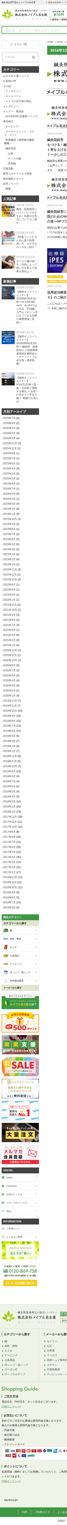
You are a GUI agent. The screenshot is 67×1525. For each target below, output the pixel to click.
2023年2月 (9, 559)
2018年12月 (10, 756)
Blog (9, 1211)
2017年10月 (10, 826)
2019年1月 (9, 751)
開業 (8, 188)
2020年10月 (10, 660)
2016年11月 (10, 882)
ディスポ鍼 (14, 158)
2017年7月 (9, 842)
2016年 (59, 42)
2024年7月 (9, 488)
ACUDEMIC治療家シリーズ (21, 116)
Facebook (12, 1186)
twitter (10, 1177)
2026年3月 (9, 438)
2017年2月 (9, 867)
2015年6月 (9, 907)
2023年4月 (9, 549)
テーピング (12, 126)
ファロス (52, 1355)
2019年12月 (10, 700)
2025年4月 (9, 468)
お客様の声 (9, 81)
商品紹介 (8, 121)
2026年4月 (9, 433)
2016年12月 (10, 877)
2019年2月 (9, 746)
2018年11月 (10, 761)
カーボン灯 (11, 1369)
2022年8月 (9, 584)
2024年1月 (9, 514)
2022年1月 (9, 599)
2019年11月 (10, 705)
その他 (7, 86)
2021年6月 (9, 630)
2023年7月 (9, 534)
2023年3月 (9, 554)
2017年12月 (10, 816)
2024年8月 (9, 483)
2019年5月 (9, 736)
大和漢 (51, 1350)
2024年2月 (9, 508)
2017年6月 (9, 847)
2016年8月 (9, 897)
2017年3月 (9, 862)
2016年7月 (9, 902)
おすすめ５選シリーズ (16, 76)
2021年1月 (9, 645)
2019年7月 (9, 725)
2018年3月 (9, 801)
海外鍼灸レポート (13, 178)
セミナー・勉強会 (13, 111)
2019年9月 (9, 715)
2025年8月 (9, 453)
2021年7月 (9, 625)
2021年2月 (9, 640)
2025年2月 (9, 478)
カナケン (52, 1364)
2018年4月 (9, 796)
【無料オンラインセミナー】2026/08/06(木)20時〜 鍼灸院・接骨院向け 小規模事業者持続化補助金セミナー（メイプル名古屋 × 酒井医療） (27, 350)
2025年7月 (9, 458)
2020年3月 (9, 685)
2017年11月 (10, 821)
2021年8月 (9, 620)
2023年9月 (9, 524)
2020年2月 (9, 690)
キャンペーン (55, 277)
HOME (50, 42)
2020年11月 (10, 655)
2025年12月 (10, 443)
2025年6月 (9, 463)
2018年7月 (9, 781)
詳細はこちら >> (11, 1406)
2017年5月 (9, 852)
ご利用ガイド (13, 1228)
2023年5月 (9, 544)
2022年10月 (10, 579)
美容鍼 (12, 163)
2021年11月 (10, 604)
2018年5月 (9, 791)
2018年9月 (9, 771)
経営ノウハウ (11, 183)
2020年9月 (9, 665)
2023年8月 (9, 529)
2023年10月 (10, 519)
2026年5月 (9, 428)
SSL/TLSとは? (11, 1500)
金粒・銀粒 (11, 1345)
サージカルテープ (15, 1374)
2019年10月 (10, 710)
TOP (24, 1512)
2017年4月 (9, 857)
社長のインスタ (14, 1194)
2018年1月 (9, 811)
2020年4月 (9, 680)
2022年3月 (9, 594)
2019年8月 (9, 720)
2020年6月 (9, 675)
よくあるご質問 (14, 1237)
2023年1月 (9, 564)
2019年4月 (9, 741)
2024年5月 (9, 493)
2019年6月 (9, 730)
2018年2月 (9, 806)
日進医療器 (53, 1369)
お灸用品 (10, 1360)
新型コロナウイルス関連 (17, 173)
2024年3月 (9, 503)
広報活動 (8, 168)
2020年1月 (9, 695)
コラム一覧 (20, 44)
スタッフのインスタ (17, 1202)
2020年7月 (9, 670)
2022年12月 (10, 569)
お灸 (10, 153)
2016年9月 (9, 892)
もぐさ (8, 1350)
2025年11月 (10, 448)
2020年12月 (10, 650)
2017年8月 (9, 836)
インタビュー (13, 91)
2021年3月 (9, 635)
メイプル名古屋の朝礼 (19, 101)
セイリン (52, 1341)
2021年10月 (10, 609)
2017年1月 (9, 872)
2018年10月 (10, 766)
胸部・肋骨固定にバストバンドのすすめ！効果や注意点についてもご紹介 (26, 216)
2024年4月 (9, 498)
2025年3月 (9, 473)
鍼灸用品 (11, 148)
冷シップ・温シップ (16, 1364)
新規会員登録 (54, 2)
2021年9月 (9, 614)
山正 (49, 1345)
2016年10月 (10, 887)
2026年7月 (9, 418)
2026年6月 (9, 423)
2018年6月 (9, 786)
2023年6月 (9, 539)
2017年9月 (9, 831)
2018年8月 (9, 776)
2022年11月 (10, 574)
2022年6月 (9, 589)
